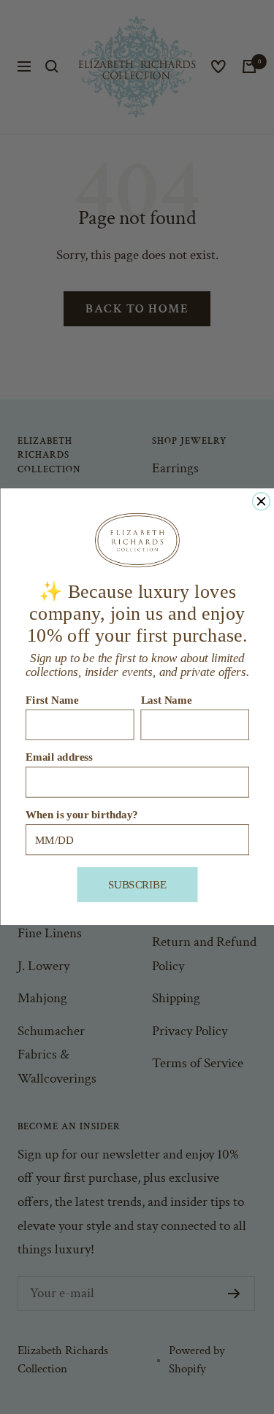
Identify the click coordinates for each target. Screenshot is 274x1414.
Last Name (165, 700)
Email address (59, 757)
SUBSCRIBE (136, 885)
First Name (52, 700)
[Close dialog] (261, 501)
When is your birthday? (82, 815)
